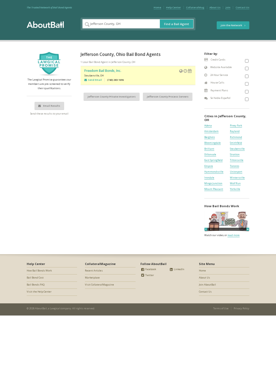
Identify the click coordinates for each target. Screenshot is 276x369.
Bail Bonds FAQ (35, 284)
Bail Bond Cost (35, 277)
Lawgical (55, 308)
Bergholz (209, 137)
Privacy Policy (241, 308)
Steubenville (237, 148)
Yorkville (235, 189)
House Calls (217, 82)
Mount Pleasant (213, 189)
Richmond (236, 137)
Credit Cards (217, 59)
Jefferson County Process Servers (167, 96)
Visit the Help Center (39, 291)
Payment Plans (219, 90)
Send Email (94, 80)
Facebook (150, 269)
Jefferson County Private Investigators (112, 96)
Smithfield (236, 143)
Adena (208, 125)
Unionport (236, 171)
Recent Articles (94, 270)
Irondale (209, 177)
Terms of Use (221, 308)
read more (233, 235)
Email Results (51, 106)
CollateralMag (195, 7)
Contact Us (242, 7)
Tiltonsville (236, 160)
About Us (214, 7)
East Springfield (213, 160)
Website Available (221, 67)
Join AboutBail (207, 284)
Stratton (235, 154)
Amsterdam (211, 131)
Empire (208, 166)
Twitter (149, 275)
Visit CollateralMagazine (99, 284)
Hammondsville (213, 171)
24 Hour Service (219, 75)
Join (228, 7)
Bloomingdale (212, 143)
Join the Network (232, 25)
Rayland (235, 131)
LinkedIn (178, 269)
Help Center (173, 7)
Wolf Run (235, 183)
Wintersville (237, 177)
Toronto (234, 166)
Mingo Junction (213, 183)
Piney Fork (236, 125)
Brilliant (209, 148)
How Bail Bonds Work (39, 270)
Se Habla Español (220, 98)
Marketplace (92, 277)
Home (157, 7)
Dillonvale (210, 154)
